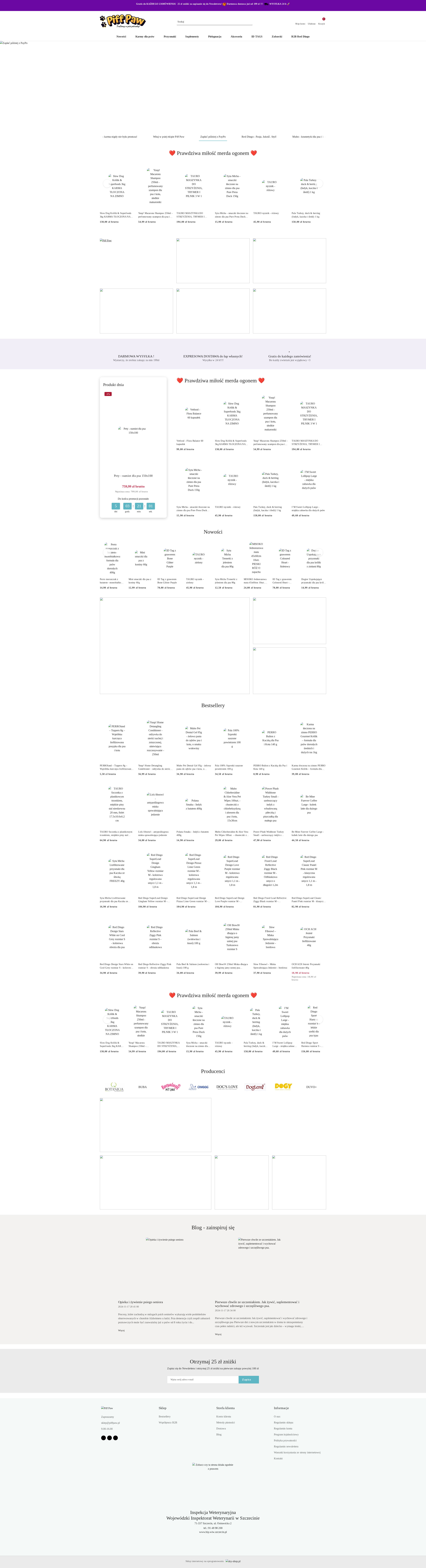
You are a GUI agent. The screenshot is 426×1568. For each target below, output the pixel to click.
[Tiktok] (115, 1438)
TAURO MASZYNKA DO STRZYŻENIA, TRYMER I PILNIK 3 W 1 (191, 215)
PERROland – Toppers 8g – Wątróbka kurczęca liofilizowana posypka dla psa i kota (116, 767)
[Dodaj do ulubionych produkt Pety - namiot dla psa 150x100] (159, 394)
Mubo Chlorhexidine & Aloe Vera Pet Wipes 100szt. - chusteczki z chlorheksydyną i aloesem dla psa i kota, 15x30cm (232, 834)
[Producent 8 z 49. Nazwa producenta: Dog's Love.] (199, 1087)
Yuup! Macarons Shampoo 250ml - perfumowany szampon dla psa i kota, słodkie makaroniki (155, 215)
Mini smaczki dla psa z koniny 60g (140, 581)
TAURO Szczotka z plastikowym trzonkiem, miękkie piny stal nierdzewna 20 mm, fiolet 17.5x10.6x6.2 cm (116, 834)
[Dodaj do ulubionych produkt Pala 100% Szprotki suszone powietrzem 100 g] (245, 719)
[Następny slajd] (419, 87)
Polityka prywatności (285, 1440)
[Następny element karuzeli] (324, 1087)
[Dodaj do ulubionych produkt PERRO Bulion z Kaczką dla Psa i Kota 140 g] (283, 719)
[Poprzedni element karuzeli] (101, 1087)
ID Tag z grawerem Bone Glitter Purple (167, 581)
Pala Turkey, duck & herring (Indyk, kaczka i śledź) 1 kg (306, 215)
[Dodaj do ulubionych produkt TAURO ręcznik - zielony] (207, 545)
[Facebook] (103, 1438)
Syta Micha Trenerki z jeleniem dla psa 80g (226, 581)
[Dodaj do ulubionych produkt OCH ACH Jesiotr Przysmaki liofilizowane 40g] (322, 918)
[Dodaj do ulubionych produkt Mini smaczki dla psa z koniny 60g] (149, 545)
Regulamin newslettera (286, 1446)
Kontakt (278, 1458)
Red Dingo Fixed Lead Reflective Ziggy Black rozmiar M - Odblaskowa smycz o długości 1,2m (270, 900)
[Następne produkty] (318, 183)
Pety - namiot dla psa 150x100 (133, 475)
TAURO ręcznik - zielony (195, 581)
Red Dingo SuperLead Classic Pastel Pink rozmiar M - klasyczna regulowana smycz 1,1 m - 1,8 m (308, 900)
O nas (277, 1416)
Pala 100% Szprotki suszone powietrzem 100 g (229, 767)
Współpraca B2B (168, 1422)
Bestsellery (165, 1416)
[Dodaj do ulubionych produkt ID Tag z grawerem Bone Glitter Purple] (178, 545)
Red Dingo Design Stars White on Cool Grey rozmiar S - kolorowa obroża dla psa (116, 966)
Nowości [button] (213, 532)
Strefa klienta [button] (225, 1408)
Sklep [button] (162, 1408)
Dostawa (221, 1428)
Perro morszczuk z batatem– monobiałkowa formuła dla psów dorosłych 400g (112, 581)
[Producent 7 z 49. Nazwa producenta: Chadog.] (171, 1087)
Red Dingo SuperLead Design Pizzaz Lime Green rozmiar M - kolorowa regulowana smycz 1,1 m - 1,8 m (192, 900)
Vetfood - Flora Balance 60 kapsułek (190, 442)
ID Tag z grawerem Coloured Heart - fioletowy (282, 581)
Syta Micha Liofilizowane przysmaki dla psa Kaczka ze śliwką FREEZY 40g (114, 900)
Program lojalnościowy (286, 1434)
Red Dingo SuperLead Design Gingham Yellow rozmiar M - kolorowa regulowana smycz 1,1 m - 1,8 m (154, 900)
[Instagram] (109, 1438)
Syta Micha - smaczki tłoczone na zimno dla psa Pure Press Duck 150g (231, 215)
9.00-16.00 (107, 1428)
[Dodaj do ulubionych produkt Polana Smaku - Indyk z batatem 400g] (207, 785)
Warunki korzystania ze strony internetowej (297, 1452)
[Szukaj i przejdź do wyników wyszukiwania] (250, 21)
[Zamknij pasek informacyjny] (324, 5)
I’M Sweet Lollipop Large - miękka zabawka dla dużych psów (308, 509)
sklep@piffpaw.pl (110, 1422)
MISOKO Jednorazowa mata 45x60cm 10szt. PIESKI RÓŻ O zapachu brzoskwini (256, 581)
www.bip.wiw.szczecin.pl (213, 1532)
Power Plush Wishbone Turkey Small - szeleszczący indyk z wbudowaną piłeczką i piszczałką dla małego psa (269, 834)
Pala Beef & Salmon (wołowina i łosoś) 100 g (193, 966)
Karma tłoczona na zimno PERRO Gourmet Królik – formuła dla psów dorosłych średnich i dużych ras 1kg (308, 767)
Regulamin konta (283, 1428)
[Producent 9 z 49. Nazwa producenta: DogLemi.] (227, 1087)
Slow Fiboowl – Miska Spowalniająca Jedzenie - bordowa (270, 966)
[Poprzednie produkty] (107, 183)
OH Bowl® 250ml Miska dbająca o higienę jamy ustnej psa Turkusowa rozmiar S (231, 966)
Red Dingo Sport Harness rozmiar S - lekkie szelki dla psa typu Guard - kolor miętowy (311, 1045)
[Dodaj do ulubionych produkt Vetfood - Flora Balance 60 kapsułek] (207, 394)
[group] (213, 87)
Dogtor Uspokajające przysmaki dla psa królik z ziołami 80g (313, 581)
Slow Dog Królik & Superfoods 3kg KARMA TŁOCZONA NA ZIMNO (115, 215)
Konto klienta (223, 1416)
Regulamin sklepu (283, 1422)
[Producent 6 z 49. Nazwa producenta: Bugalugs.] (142, 1087)
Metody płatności (225, 1422)
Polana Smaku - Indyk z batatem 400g (193, 833)
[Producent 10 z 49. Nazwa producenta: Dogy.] (255, 1087)
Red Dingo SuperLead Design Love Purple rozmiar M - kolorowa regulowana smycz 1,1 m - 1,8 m (231, 900)
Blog (219, 1434)
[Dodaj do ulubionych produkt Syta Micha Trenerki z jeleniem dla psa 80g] (235, 545)
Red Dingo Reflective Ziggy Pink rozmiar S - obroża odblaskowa (154, 966)
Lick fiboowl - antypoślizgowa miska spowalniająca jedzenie (153, 833)
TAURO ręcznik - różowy (266, 213)
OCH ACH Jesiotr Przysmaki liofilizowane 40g (306, 966)
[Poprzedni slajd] (7, 87)
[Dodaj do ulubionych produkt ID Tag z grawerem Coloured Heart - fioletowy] (293, 545)
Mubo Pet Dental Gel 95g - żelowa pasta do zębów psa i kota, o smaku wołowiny (194, 767)
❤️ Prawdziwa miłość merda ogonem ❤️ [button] (213, 153)
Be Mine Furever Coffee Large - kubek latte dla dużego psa (308, 833)
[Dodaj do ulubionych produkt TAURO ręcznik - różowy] (283, 167)
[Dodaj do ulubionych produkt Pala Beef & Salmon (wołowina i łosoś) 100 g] (207, 918)
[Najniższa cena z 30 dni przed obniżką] (151, 491)
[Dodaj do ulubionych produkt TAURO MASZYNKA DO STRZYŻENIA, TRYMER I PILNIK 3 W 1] (207, 167)
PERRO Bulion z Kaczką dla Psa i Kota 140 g (270, 767)
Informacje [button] (281, 1408)
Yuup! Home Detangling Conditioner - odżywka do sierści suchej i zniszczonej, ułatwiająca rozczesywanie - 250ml (154, 767)
